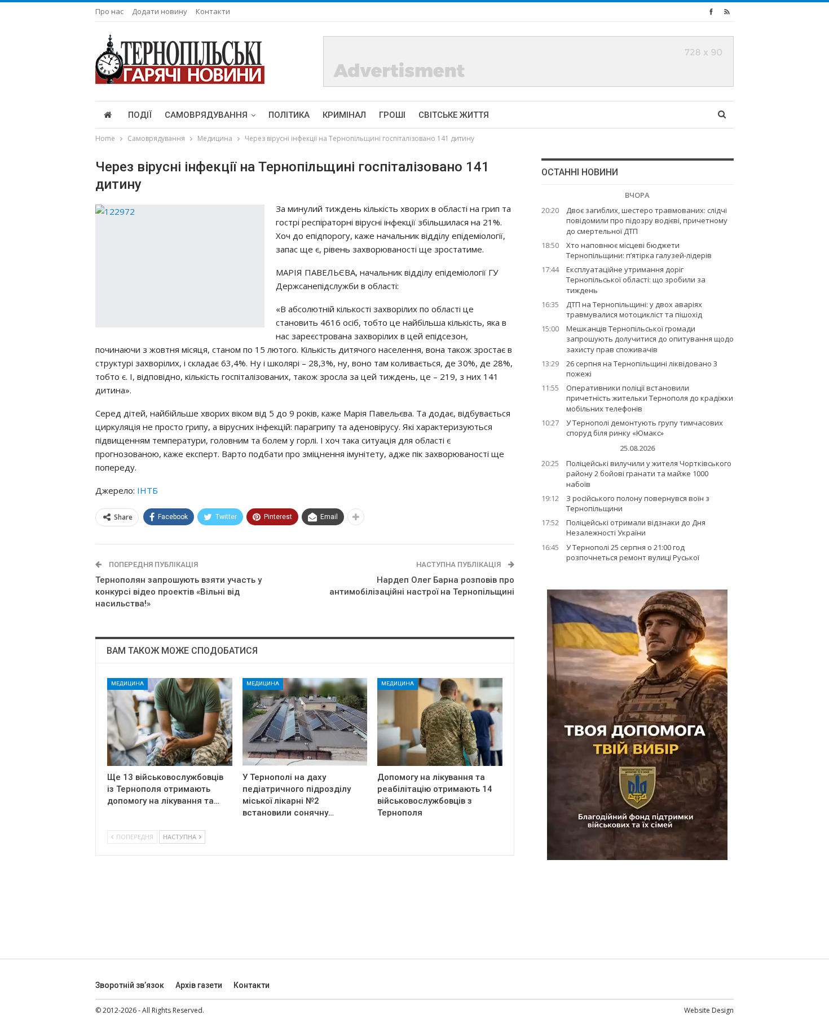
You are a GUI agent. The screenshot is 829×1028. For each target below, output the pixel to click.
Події (140, 115)
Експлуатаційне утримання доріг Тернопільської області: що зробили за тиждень (635, 279)
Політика (289, 115)
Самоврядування (206, 115)
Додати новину (159, 11)
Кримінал (344, 115)
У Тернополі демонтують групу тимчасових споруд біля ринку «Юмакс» (644, 428)
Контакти (213, 11)
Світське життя (453, 115)
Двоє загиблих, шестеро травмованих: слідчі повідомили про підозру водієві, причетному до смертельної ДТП (646, 220)
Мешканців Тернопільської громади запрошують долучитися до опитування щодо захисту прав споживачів (650, 339)
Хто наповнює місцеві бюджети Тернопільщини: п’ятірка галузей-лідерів (639, 250)
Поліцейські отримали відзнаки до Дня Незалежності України (635, 527)
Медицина (127, 683)
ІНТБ (147, 490)
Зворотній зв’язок (129, 985)
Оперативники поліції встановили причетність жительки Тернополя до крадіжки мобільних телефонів (649, 398)
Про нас (109, 11)
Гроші (392, 115)
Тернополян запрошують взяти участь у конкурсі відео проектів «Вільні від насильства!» (178, 592)
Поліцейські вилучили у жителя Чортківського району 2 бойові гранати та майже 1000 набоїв (648, 473)
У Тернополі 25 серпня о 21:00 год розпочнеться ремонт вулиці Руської (632, 552)
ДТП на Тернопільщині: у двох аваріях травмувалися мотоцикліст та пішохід (634, 309)
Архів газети (198, 985)
